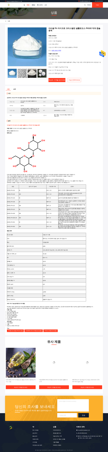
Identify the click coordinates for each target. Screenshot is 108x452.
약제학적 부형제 (57, 445)
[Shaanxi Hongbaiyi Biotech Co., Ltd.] (10, 5)
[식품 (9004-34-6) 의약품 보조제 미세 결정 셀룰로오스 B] (21, 362)
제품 (28, 5)
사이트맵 (34, 442)
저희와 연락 (35, 439)
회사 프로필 (35, 430)
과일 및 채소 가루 (57, 436)
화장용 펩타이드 (57, 433)
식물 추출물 (56, 442)
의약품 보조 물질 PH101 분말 (15, 330)
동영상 (33, 5)
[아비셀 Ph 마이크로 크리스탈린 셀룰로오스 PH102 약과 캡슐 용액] (27, 46)
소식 (46, 5)
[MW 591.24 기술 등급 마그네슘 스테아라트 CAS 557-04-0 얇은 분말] (54, 362)
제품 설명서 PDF (56, 50)
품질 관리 (34, 436)
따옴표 (97, 5)
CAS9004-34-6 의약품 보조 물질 (34, 330)
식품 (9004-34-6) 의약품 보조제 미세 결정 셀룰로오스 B (20, 380)
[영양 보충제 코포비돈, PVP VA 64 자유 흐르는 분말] (87, 362)
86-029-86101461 (99, 1)
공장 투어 (34, 433)
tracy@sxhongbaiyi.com (85, 1)
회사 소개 (39, 5)
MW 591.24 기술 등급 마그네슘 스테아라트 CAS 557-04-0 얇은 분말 (52, 380)
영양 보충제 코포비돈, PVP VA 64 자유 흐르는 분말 (86, 379)
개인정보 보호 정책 (37, 445)
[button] (8, 366)
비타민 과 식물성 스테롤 (59, 439)
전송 (83, 415)
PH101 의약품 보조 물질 (51, 330)
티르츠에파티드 (57, 430)
